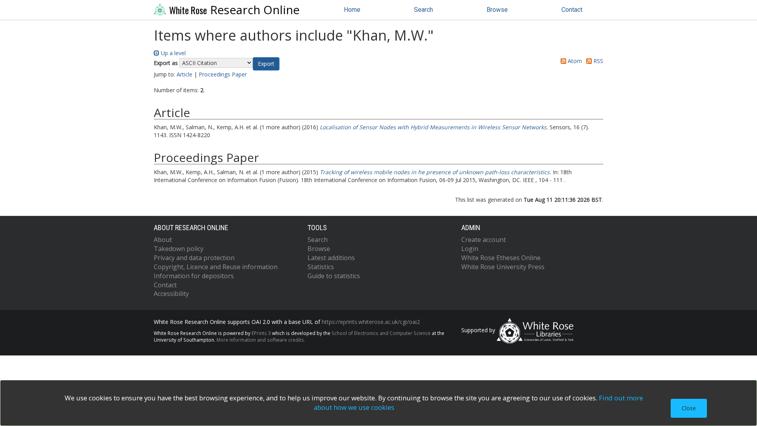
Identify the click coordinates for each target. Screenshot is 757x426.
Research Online (234, 10)
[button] (266, 64)
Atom (574, 61)
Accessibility (171, 293)
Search (423, 9)
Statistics (321, 266)
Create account (483, 239)
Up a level (172, 53)
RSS (597, 61)
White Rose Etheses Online (501, 257)
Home (352, 9)
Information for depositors (194, 276)
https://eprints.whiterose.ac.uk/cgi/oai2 (371, 322)
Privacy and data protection (194, 257)
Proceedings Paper (223, 74)
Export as (166, 63)
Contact (571, 9)
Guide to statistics (334, 276)
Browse (497, 9)
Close (689, 408)
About (163, 239)
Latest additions (331, 257)
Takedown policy (178, 248)
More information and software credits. (260, 340)
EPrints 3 (261, 333)
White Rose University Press (502, 266)
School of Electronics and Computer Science (381, 333)
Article (184, 74)
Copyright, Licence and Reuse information (216, 266)
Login (469, 248)
